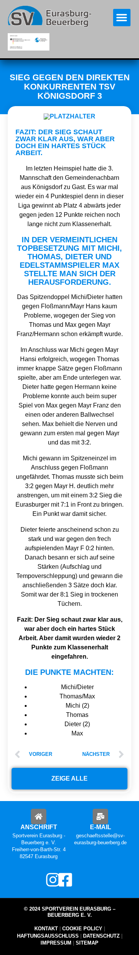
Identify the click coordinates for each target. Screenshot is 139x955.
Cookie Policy (82, 928)
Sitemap (86, 943)
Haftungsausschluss (48, 936)
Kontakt (46, 928)
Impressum (56, 943)
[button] (122, 17)
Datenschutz (101, 936)
